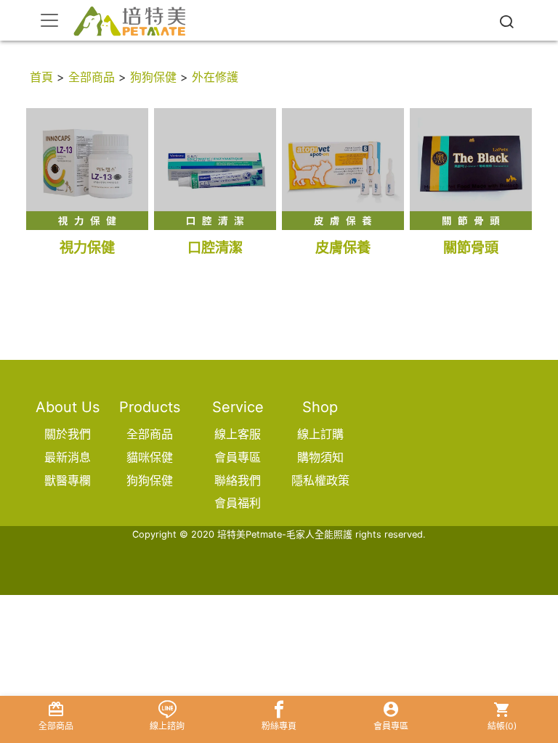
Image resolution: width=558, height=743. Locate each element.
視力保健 (87, 247)
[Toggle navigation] (49, 20)
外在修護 (215, 77)
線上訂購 (320, 434)
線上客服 (237, 434)
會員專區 (237, 457)
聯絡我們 (237, 480)
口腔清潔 (215, 247)
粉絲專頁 (279, 726)
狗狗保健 (153, 77)
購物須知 (320, 457)
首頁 (41, 77)
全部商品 (91, 77)
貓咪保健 (149, 457)
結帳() (502, 726)
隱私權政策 (320, 480)
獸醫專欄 (67, 480)
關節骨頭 (470, 247)
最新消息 (67, 457)
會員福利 (237, 503)
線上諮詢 (167, 726)
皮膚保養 (343, 247)
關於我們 (67, 434)
